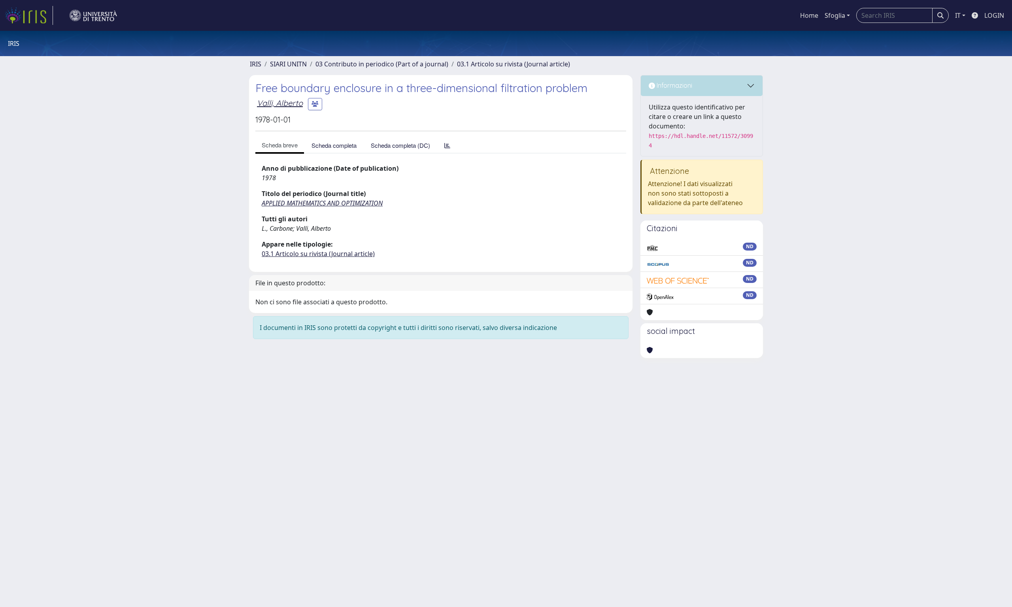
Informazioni (673, 85)
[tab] (447, 145)
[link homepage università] (93, 15)
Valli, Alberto (280, 103)
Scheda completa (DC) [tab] (400, 145)
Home (809, 15)
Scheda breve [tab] (280, 145)
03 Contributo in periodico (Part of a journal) (381, 64)
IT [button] (958, 15)
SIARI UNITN (288, 64)
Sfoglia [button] (835, 15)
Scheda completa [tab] (334, 145)
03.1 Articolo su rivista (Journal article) (513, 64)
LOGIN (994, 15)
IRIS (255, 64)
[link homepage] (29, 15)
